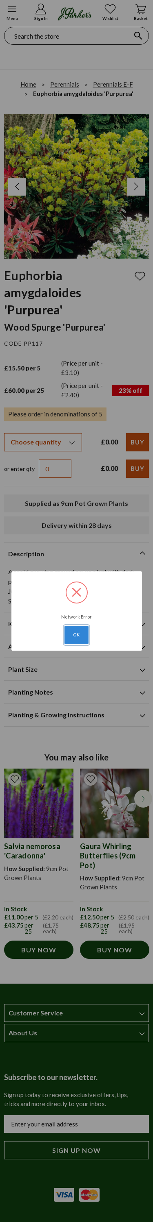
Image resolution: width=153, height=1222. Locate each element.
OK (76, 634)
